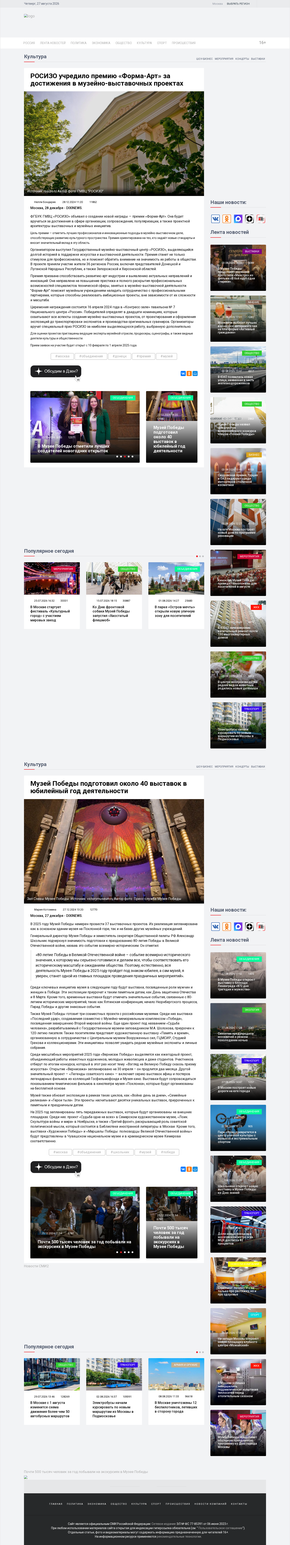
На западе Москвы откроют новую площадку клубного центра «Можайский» (238, 1342)
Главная (56, 1504)
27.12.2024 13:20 (167, 414)
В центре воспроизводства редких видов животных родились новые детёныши (238, 685)
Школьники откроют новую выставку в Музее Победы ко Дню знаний (238, 1189)
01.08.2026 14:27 (106, 600)
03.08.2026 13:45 (231, 469)
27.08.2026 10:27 (231, 1228)
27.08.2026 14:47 (231, 1082)
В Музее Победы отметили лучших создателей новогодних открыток (73, 1244)
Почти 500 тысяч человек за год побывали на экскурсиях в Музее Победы (170, 1237)
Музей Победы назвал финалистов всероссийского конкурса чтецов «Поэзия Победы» (237, 429)
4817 (251, 371)
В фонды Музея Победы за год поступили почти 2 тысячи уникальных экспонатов (81, 448)
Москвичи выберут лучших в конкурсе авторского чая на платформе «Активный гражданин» (237, 327)
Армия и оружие (123, 1364)
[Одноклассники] (189, 373)
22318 (188, 600)
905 (250, 1126)
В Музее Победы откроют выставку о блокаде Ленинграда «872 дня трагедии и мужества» (236, 984)
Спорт (162, 43)
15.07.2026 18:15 (44, 600)
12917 (71, 1233)
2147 (251, 1228)
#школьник (120, 1152)
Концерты (242, 58)
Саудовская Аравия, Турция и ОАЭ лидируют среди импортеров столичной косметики (238, 480)
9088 (251, 262)
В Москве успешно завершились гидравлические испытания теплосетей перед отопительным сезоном (238, 1389)
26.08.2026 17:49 (231, 1332)
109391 (65, 1396)
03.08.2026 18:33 (231, 262)
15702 (251, 723)
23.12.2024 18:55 (51, 1233)
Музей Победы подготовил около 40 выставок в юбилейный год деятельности (169, 439)
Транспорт (251, 709)
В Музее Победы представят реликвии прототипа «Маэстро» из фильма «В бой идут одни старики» (236, 275)
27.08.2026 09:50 (231, 1282)
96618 (126, 1396)
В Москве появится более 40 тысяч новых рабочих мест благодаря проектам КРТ (176, 613)
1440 (251, 1377)
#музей (166, 356)
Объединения (123, 397)
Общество (123, 43)
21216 (251, 1282)
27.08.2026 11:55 (231, 1180)
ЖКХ (256, 607)
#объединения (91, 356)
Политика (79, 43)
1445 (251, 1332)
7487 (251, 574)
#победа (168, 1152)
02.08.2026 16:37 (231, 723)
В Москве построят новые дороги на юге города (237, 1089)
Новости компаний (245, 1264)
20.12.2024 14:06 (51, 437)
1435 (251, 973)
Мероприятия (224, 58)
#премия (144, 356)
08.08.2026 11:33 (106, 1396)
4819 (251, 622)
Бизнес (254, 454)
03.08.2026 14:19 (231, 418)
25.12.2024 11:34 (167, 1215)
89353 (188, 1396)
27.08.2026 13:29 (231, 1126)
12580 (160, 418)
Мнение (253, 302)
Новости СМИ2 (36, 1266)
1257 (251, 1082)
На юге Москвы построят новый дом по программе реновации (236, 533)
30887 (64, 600)
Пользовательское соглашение (220, 1528)
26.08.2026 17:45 (231, 1377)
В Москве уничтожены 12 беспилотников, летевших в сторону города (114, 1407)
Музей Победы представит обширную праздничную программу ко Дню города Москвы (237, 1442)
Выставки (258, 58)
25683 (126, 600)
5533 (251, 676)
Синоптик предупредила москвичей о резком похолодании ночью (235, 1037)
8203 (251, 469)
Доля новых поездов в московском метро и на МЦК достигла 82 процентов (235, 1238)
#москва (62, 356)
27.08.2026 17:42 (231, 973)
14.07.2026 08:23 (168, 600)
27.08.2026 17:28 (231, 1027)
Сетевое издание (164, 1524)
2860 (251, 1431)
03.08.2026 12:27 (231, 523)
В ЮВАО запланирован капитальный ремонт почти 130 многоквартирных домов (238, 632)
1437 (251, 1180)
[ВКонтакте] (183, 373)
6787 (160, 1219)
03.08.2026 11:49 (231, 574)
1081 (251, 317)
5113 (71, 437)
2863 (251, 418)
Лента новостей (53, 43)
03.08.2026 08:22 (231, 676)
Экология (252, 1009)
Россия (29, 43)
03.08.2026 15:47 (231, 371)
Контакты (239, 1504)
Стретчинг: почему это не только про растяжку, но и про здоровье (237, 1291)
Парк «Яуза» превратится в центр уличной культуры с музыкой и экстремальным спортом (238, 1137)
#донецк (120, 356)
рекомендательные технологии (179, 1536)
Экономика (101, 43)
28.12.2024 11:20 (72, 202)
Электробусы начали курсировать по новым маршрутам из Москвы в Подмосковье (235, 734)
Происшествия (184, 43)
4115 (251, 523)
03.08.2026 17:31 (231, 317)
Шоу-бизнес (204, 58)
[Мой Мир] (195, 373)
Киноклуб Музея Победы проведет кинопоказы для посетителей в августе (237, 584)
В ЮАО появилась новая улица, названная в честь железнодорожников (236, 380)
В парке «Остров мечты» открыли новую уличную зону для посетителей (113, 611)
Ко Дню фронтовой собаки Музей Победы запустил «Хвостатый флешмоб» (49, 613)
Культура (144, 43)
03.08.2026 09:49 (231, 622)
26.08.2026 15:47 (231, 1431)
